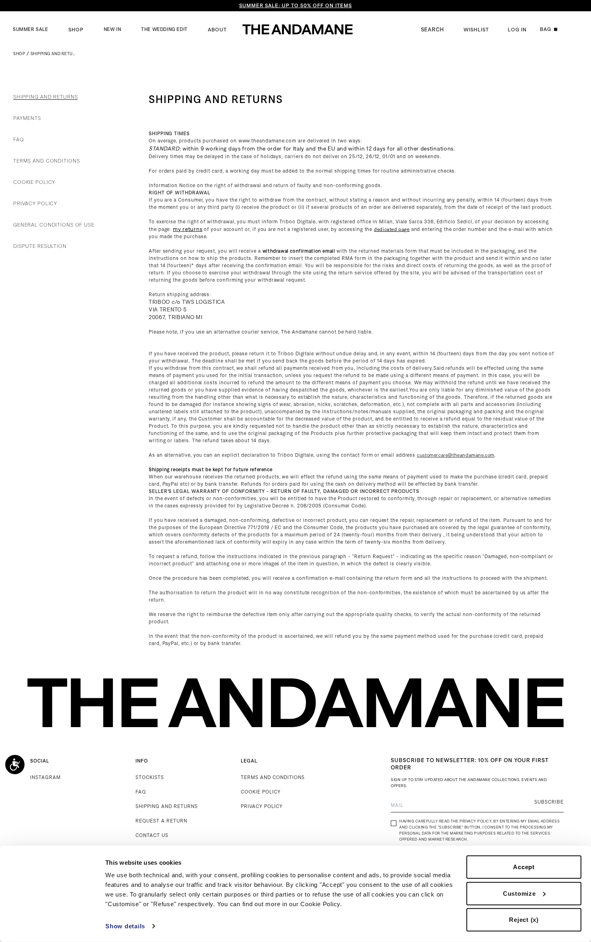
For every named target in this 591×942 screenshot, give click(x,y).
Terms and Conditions (46, 161)
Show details (125, 926)
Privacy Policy (35, 203)
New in (112, 29)
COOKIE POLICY (261, 792)
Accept (524, 867)
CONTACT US (151, 835)
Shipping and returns (45, 97)
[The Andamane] (297, 29)
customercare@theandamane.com (456, 455)
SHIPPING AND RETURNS (166, 806)
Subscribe (549, 802)
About (217, 30)
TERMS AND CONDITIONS (273, 777)
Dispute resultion (40, 246)
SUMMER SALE (30, 29)
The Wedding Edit (164, 29)
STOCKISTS (149, 777)
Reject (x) (524, 919)
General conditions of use (53, 225)
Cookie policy (34, 182)
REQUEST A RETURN (161, 821)
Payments (27, 118)
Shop (76, 30)
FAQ (18, 139)
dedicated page (391, 229)
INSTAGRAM (45, 777)
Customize (519, 893)
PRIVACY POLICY (262, 806)
